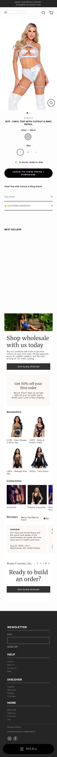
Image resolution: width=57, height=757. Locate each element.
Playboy (10, 693)
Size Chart (9, 197)
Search (10, 662)
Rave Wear (11, 690)
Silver (28, 137)
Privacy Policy (14, 727)
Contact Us (11, 668)
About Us (11, 665)
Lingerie (10, 687)
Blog (9, 671)
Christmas (11, 716)
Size (28, 145)
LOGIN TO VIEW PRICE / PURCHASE (29, 173)
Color (28, 130)
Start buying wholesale (28, 366)
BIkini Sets (11, 710)
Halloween (11, 713)
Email (9, 634)
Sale (9, 719)
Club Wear (11, 696)
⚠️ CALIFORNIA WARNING (17, 206)
